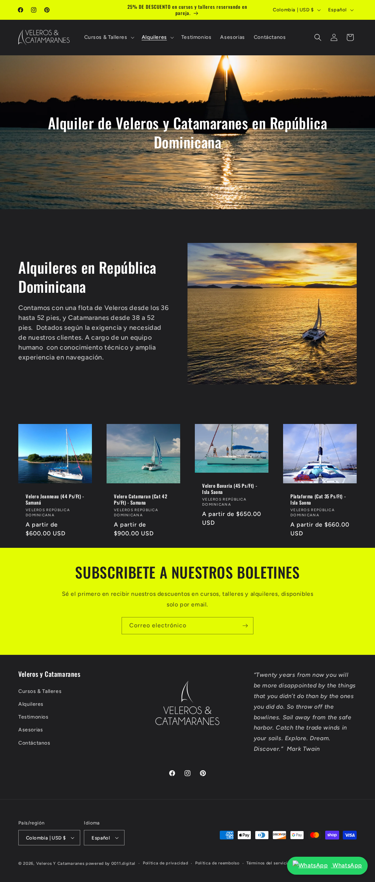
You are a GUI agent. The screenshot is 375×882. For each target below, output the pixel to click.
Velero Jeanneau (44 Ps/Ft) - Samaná (55, 499)
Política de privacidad (165, 863)
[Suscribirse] (245, 625)
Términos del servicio (268, 863)
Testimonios (33, 717)
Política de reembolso (217, 863)
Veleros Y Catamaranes (60, 863)
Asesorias (30, 730)
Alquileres (31, 704)
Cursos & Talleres (40, 691)
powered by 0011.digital (110, 863)
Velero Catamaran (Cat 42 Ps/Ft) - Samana (140, 499)
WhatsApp (346, 865)
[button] (108, 37)
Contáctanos (34, 743)
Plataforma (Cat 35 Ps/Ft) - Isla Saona (318, 499)
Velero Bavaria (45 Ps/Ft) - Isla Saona (229, 489)
